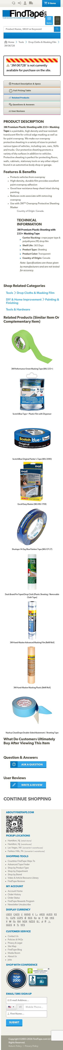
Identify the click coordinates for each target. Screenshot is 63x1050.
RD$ (30, 918)
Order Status (14, 898)
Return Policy (15, 1046)
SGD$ (9, 925)
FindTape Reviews (16, 881)
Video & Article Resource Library (23, 878)
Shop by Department (18, 871)
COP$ (20, 918)
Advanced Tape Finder (19, 864)
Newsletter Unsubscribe (19, 904)
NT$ (23, 925)
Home (11, 42)
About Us (12, 956)
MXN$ (27, 914)
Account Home (15, 891)
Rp (35, 918)
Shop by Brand (15, 874)
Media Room (14, 953)
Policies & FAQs (15, 939)
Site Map (12, 946)
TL (18, 925)
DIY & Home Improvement (23, 299)
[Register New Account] (25, 3)
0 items (51, 3)
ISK (46, 918)
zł (42, 921)
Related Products (20, 98)
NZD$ (32, 921)
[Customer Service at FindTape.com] (13, 3)
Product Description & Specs (26, 84)
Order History (14, 894)
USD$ (9, 914)
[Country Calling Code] (11, 1007)
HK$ (52, 918)
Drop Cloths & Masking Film (42, 42)
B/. (38, 921)
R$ (55, 914)
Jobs (10, 960)
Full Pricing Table (22, 91)
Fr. (7, 918)
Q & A (23, 105)
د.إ (36, 914)
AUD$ (49, 914)
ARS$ (42, 914)
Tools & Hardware (18, 309)
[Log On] (19, 3)
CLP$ (12, 918)
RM (19, 921)
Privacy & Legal (15, 943)
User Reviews (18, 111)
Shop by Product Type (18, 868)
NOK (24, 921)
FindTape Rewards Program (21, 901)
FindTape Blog (15, 950)
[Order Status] (31, 3)
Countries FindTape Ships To (21, 861)
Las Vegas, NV (15, 848)
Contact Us (13, 936)
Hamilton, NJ (14, 841)
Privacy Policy (31, 1046)
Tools (21, 42)
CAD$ (16, 914)
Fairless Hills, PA (16, 851)
